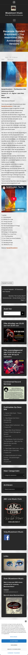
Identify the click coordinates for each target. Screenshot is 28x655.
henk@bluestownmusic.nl (11, 592)
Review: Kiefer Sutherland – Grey (14, 425)
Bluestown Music (14, 13)
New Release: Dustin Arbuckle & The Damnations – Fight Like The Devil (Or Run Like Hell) (13, 441)
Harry (6, 57)
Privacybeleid (17, 652)
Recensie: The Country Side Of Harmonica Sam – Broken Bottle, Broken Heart (14, 298)
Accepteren (14, 641)
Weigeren (14, 645)
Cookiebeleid (10, 652)
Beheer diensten (13, 636)
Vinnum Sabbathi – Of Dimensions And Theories (13, 290)
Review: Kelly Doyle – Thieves (13, 413)
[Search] (22, 313)
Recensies (10, 59)
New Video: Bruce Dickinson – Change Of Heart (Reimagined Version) (13, 432)
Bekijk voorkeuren (14, 649)
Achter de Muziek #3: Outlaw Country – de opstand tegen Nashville (12, 457)
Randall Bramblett (12, 248)
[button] (26, 621)
